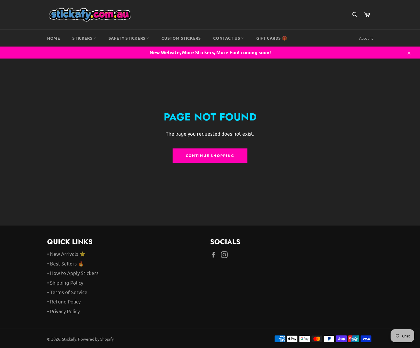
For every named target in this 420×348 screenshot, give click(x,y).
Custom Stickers (181, 38)
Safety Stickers (128, 38)
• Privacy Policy (63, 311)
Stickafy (69, 338)
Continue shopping (210, 155)
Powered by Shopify (96, 338)
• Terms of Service (67, 292)
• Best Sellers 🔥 (65, 263)
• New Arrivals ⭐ (66, 254)
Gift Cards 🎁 (271, 38)
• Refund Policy (64, 301)
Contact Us (227, 38)
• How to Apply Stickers (73, 273)
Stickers (82, 38)
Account (366, 38)
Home (53, 38)
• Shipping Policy (65, 282)
